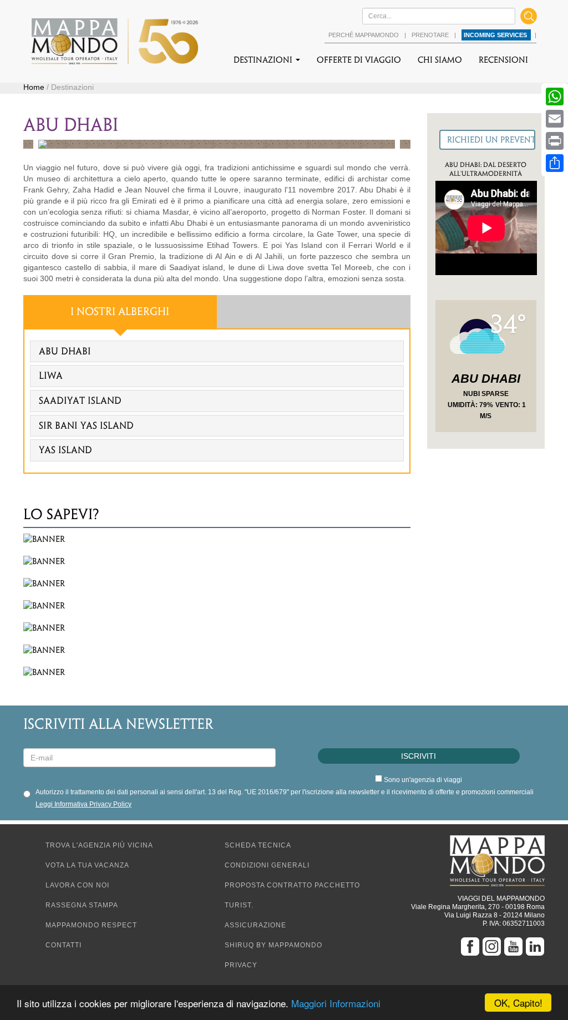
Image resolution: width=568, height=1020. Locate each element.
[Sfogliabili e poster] (216, 583)
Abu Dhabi (65, 351)
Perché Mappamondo (364, 35)
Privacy (241, 965)
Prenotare (431, 35)
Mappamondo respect (91, 925)
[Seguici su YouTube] (514, 946)
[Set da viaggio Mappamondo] (216, 539)
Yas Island (65, 449)
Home (33, 87)
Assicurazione (255, 925)
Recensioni (503, 60)
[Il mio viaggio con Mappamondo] (216, 650)
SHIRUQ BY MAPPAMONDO (273, 945)
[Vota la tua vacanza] (216, 672)
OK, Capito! (518, 1002)
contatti (63, 945)
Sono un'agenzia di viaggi (423, 780)
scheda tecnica (258, 845)
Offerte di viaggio (359, 60)
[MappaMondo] (115, 41)
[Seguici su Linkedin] (535, 946)
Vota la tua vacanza (87, 865)
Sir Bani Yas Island (86, 425)
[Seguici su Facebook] (471, 946)
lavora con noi (77, 885)
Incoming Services (496, 35)
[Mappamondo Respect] (216, 561)
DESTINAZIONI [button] (264, 60)
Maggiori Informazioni (336, 1003)
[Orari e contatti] (216, 627)
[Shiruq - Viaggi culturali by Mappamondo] (216, 605)
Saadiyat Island (80, 400)
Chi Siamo (440, 60)
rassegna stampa (81, 905)
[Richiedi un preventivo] (487, 140)
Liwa (51, 375)
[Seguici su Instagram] (493, 946)
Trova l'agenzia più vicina (99, 845)
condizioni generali (267, 865)
